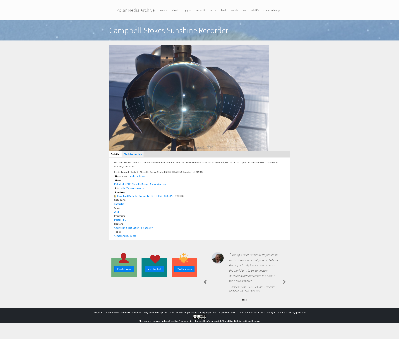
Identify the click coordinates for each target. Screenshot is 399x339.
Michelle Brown (138, 176)
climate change (272, 10)
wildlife (255, 10)
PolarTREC (120, 219)
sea (244, 10)
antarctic (201, 10)
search (163, 10)
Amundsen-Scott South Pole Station (133, 227)
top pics (187, 10)
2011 (116, 211)
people (234, 10)
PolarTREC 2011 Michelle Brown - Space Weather (140, 183)
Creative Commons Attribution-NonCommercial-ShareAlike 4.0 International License (214, 321)
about (175, 10)
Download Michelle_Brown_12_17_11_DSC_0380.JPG (145, 195)
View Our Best (154, 269)
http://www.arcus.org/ (132, 188)
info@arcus (273, 312)
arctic (213, 10)
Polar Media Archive (136, 10)
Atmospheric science (125, 235)
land (223, 10)
